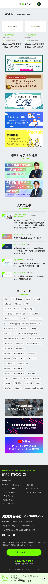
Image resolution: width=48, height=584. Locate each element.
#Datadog (31, 373)
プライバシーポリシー (10, 526)
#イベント (7, 334)
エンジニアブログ (8, 35)
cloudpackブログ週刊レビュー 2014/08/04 (34, 45)
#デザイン (24, 329)
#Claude (6, 378)
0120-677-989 (24, 560)
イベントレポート (8, 488)
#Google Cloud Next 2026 (31, 378)
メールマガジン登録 (33, 492)
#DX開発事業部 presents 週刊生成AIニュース (25, 324)
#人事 (24, 319)
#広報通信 (17, 383)
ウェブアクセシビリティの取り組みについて (18, 530)
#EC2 (38, 383)
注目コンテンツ (8, 503)
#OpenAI (18, 388)
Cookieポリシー (28, 526)
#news (28, 299)
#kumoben (20, 348)
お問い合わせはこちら (24, 552)
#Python (7, 383)
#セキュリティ (29, 309)
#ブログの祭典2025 (10, 329)
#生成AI (37, 299)
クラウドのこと (8, 496)
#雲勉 (34, 329)
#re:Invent (7, 304)
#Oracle (16, 378)
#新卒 (24, 339)
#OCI (15, 358)
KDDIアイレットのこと (10, 485)
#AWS (6, 299)
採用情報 (29, 521)
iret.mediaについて (33, 488)
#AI (5, 324)
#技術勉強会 (8, 343)
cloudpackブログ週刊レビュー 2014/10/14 (11, 45)
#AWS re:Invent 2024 (11, 339)
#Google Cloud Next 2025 (34, 388)
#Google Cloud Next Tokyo (13, 368)
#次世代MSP (8, 348)
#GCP (23, 358)
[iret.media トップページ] (14, 475)
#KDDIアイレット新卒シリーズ (14, 314)
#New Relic (7, 388)
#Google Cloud (17, 299)
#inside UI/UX (33, 314)
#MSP (27, 304)
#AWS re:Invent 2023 (34, 343)
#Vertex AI (32, 358)
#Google (7, 358)
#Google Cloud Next (37, 339)
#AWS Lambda (23, 363)
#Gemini (18, 304)
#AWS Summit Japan (11, 319)
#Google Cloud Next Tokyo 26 (14, 373)
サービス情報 (17, 521)
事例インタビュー (8, 500)
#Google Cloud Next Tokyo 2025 (26, 334)
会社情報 (5, 521)
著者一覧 (29, 485)
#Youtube (19, 343)
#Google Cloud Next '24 (12, 309)
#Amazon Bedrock (36, 319)
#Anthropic (28, 383)
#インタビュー (9, 363)
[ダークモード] (39, 4)
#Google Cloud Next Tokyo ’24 (14, 353)
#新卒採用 (31, 353)
